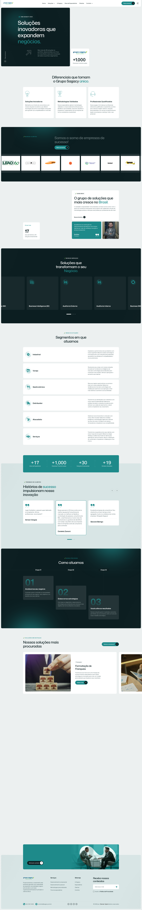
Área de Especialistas (71, 3)
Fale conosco (5, 55)
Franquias (79, 662)
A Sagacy (59, 3)
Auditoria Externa (31, 306)
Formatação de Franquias (83, 667)
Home (44, 3)
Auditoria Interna (64, 306)
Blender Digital (104, 904)
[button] (112, 491)
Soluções (50, 3)
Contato (88, 3)
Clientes (81, 3)
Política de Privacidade (106, 891)
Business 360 (96, 306)
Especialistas (78, 885)
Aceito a (104, 891)
